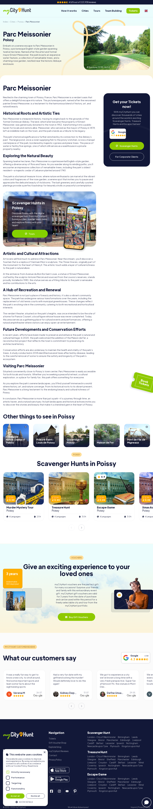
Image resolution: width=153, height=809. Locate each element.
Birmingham (124, 737)
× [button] (44, 752)
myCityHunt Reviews (59, 751)
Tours (96, 10)
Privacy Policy (55, 759)
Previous (71, 527)
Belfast (99, 743)
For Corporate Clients (126, 156)
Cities (85, 10)
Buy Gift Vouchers (78, 617)
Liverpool (136, 740)
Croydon (102, 762)
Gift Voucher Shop (57, 742)
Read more (33, 766)
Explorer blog (55, 747)
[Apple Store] (59, 770)
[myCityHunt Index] (20, 10)
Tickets (52, 738)
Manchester (112, 740)
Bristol (101, 740)
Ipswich (120, 743)
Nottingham (132, 743)
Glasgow (91, 740)
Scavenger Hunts (129, 145)
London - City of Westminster (101, 737)
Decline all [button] (35, 796)
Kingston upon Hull (131, 746)
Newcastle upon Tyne (97, 746)
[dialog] (25, 777)
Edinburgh (125, 740)
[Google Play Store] (59, 779)
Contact (53, 755)
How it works (69, 10)
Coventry (91, 765)
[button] (25, 801)
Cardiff (90, 743)
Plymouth (115, 746)
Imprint (134, 807)
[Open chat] (146, 802)
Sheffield (111, 759)
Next (81, 527)
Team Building (113, 10)
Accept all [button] (15, 796)
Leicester (110, 743)
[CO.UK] (146, 10)
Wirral (141, 762)
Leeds (135, 737)
